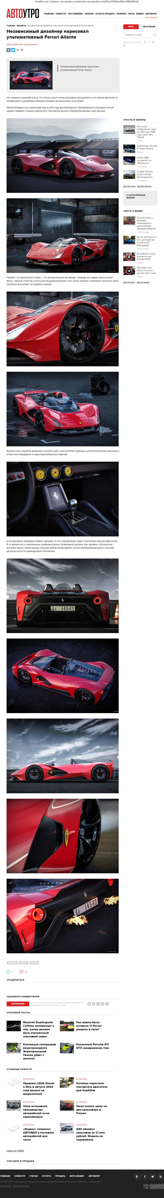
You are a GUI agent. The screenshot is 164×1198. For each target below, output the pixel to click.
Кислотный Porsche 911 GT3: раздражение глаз (92, 1046)
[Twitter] (13, 50)
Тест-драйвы (75, 13)
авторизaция (18, 1004)
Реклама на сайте (21, 1186)
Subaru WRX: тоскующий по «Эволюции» (144, 160)
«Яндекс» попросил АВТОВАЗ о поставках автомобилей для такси (38, 1134)
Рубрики (121, 13)
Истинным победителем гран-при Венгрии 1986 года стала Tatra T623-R (146, 132)
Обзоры (89, 13)
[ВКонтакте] (8, 50)
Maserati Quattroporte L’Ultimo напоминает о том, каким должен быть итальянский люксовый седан (38, 1029)
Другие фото (129, 282)
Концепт (12, 962)
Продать (60, 1176)
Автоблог (151, 13)
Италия (23, 962)
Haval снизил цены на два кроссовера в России (91, 1110)
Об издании (5, 1186)
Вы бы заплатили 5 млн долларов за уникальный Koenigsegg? (146, 241)
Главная (49, 13)
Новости (61, 13)
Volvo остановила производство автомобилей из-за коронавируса (36, 1112)
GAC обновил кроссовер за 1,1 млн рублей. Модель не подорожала (90, 1134)
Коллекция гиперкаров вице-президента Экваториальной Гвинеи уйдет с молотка (39, 1051)
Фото (131, 13)
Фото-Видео (77, 1176)
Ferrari (34, 962)
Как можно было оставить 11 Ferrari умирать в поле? (89, 1026)
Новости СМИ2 (15, 1150)
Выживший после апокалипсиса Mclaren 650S (146, 256)
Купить (46, 1176)
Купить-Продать (105, 13)
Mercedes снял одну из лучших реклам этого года (146, 270)
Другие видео (143, 282)
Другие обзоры (144, 186)
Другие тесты (129, 186)
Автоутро (7, 1175)
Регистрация (149, 27)
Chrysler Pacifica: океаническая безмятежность (145, 174)
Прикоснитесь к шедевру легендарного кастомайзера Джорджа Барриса (146, 223)
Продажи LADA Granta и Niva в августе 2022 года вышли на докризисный (38, 1089)
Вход (131, 27)
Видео (140, 13)
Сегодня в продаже (21, 1161)
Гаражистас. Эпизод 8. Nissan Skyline (147, 147)
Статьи (34, 1176)
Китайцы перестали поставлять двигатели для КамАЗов (91, 1087)
